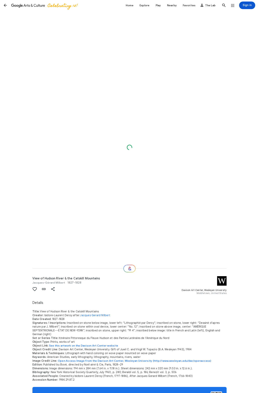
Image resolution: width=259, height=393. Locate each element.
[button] (5, 5)
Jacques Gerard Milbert (95, 315)
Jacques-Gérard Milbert (48, 282)
